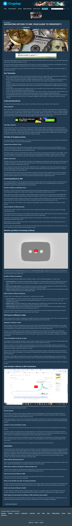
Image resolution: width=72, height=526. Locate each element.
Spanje (63, 513)
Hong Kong (32, 513)
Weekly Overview (27, 8)
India (38, 513)
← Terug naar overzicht (10, 504)
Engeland (3, 513)
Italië (43, 513)
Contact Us (45, 8)
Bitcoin (19, 8)
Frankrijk (17, 513)
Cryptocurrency (12, 8)
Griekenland (24, 513)
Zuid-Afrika (4, 515)
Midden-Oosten (56, 513)
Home (5, 8)
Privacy (36, 522)
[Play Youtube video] (36, 251)
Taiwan (69, 513)
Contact (41, 522)
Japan (48, 513)
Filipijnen (10, 513)
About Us (31, 522)
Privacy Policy (36, 8)
